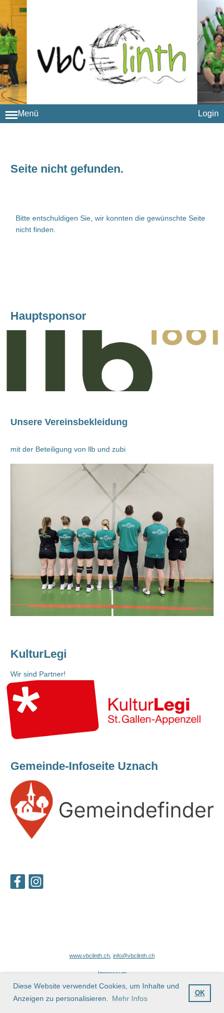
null (112, 360)
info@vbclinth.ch (134, 955)
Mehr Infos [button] (129, 998)
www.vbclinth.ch (89, 955)
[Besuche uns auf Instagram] (36, 884)
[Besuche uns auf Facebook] (17, 884)
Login (208, 113)
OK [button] (200, 993)
